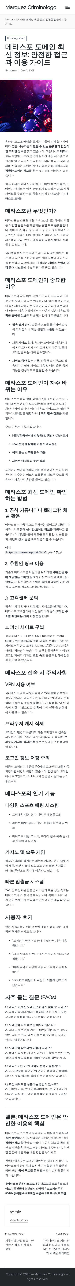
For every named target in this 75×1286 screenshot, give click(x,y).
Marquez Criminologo (30, 7)
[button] (19, 1220)
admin (15, 1212)
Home (9, 19)
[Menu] (67, 7)
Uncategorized (16, 38)
